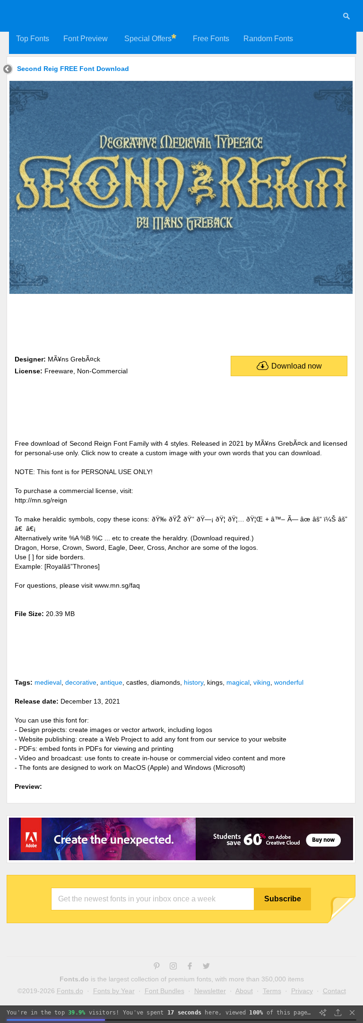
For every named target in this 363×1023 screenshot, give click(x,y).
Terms (272, 991)
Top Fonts (32, 39)
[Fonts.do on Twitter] (206, 967)
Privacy (302, 991)
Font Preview (85, 39)
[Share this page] (338, 1012)
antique (111, 682)
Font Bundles (164, 991)
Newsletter (210, 991)
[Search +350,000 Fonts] (346, 17)
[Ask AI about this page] (323, 1012)
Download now (296, 366)
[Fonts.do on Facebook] (189, 967)
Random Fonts (268, 39)
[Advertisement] (181, 322)
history (193, 682)
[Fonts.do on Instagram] (173, 967)
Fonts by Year (114, 991)
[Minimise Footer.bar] (352, 1012)
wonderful (288, 682)
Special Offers (148, 39)
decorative (80, 682)
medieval (48, 682)
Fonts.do (70, 991)
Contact (334, 991)
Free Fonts (211, 39)
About (244, 991)
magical (238, 682)
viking (261, 682)
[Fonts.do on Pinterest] (156, 967)
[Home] (7, 70)
